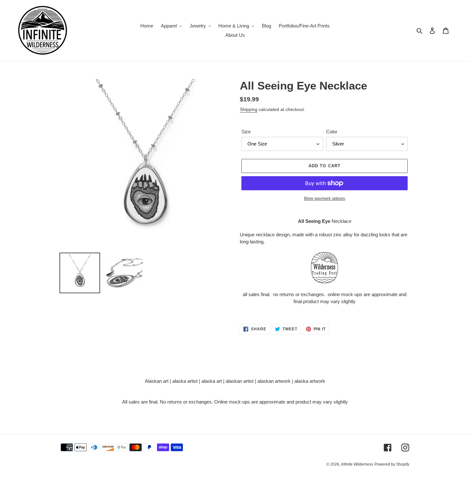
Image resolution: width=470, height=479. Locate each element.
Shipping (248, 109)
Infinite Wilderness (357, 464)
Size (246, 131)
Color (331, 131)
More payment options (324, 198)
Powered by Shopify (391, 464)
